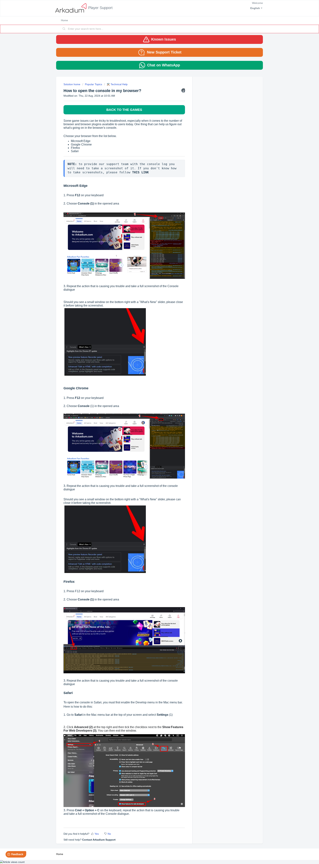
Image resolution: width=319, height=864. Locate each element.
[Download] (153, 397)
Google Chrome (81, 144)
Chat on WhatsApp (163, 65)
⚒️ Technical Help (117, 84)
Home (64, 20)
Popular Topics (93, 84)
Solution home (72, 84)
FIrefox (75, 147)
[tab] (159, 39)
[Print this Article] (183, 90)
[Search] (64, 29)
